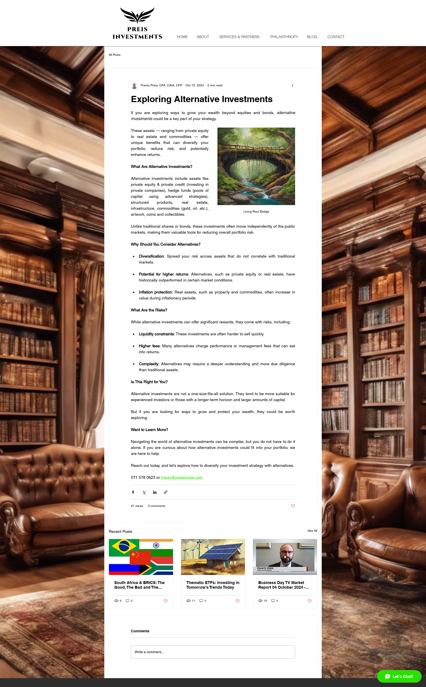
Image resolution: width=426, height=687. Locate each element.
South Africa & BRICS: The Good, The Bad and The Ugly (139, 585)
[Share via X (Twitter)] (144, 492)
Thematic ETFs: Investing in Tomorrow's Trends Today (212, 585)
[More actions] (292, 85)
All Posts (114, 54)
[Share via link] (166, 492)
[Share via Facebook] (133, 492)
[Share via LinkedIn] (155, 492)
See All (312, 530)
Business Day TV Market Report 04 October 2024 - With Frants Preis (282, 585)
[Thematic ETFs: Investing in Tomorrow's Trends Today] (213, 557)
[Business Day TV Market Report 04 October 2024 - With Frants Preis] (285, 557)
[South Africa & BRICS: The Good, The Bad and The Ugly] (141, 557)
